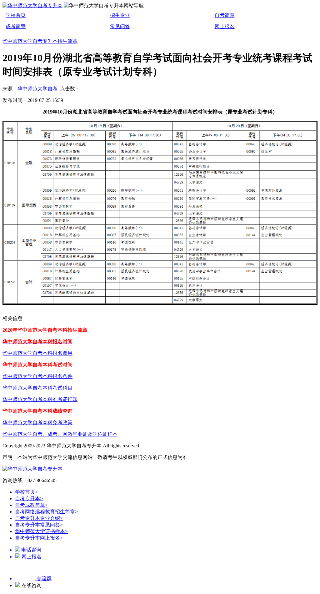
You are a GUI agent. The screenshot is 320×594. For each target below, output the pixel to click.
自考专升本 (29, 498)
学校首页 (16, 15)
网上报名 (225, 26)
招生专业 (120, 15)
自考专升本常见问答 (39, 524)
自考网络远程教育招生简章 (46, 511)
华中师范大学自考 (38, 88)
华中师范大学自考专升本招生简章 (40, 41)
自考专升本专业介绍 (39, 518)
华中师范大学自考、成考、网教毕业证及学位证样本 (60, 434)
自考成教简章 (31, 505)
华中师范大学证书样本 (41, 531)
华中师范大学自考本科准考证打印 (40, 399)
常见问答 (120, 26)
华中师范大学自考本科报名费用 (37, 353)
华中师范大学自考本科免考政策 (37, 422)
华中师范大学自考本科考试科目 (37, 387)
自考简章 (225, 15)
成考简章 (16, 26)
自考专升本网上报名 (39, 538)
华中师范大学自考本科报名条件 (37, 376)
